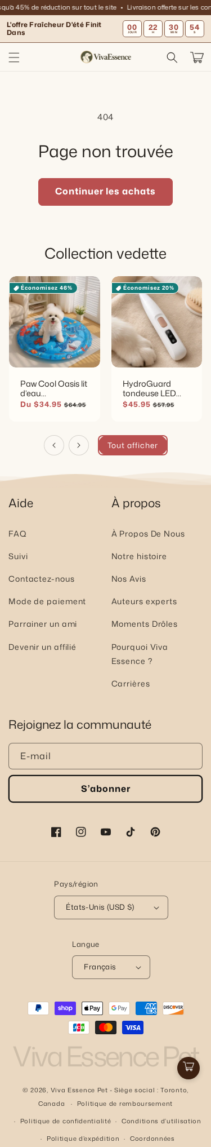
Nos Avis (128, 578)
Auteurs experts (144, 601)
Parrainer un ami (42, 623)
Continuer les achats (105, 191)
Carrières (130, 683)
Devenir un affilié (42, 646)
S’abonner (106, 788)
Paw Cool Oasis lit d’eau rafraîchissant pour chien (53, 387)
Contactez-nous (41, 578)
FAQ (17, 533)
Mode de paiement (47, 601)
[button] (14, 57)
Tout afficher (132, 445)
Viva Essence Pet (79, 1090)
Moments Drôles (144, 623)
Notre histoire (139, 556)
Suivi (18, 556)
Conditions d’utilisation (161, 1121)
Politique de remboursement (125, 1103)
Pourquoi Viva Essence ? (140, 653)
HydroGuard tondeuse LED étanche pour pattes (149, 387)
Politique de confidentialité (65, 1121)
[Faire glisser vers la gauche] (54, 445)
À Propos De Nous (148, 533)
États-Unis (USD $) (100, 907)
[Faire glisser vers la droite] (79, 445)
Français (100, 967)
